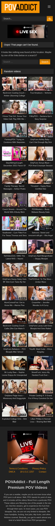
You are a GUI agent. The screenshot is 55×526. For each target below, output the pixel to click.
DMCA (12, 472)
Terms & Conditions (18, 468)
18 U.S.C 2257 (27, 472)
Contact (42, 472)
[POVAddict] (22, 7)
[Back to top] (47, 518)
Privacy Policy (39, 468)
